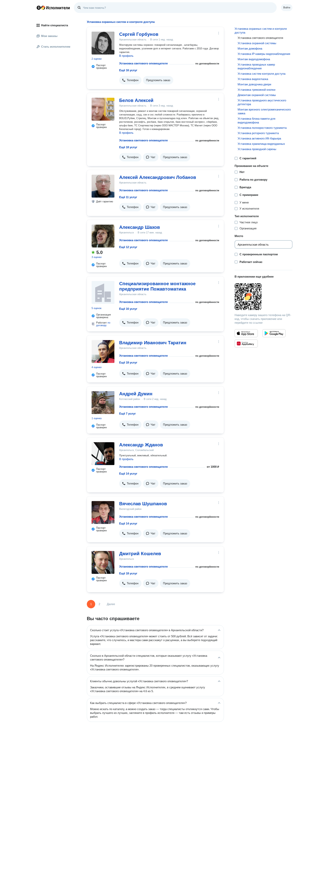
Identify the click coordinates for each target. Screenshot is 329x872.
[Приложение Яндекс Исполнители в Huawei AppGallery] (246, 344)
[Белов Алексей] (103, 109)
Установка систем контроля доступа (261, 73)
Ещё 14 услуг (128, 473)
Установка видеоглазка (253, 79)
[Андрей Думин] (103, 402)
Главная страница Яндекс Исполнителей (53, 7)
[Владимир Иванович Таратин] (103, 351)
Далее (111, 604)
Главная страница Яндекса (39, 7)
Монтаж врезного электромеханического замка (264, 111)
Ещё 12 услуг (128, 247)
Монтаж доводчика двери (254, 84)
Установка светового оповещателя (143, 63)
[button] (130, 80)
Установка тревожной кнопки (256, 89)
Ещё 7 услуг (127, 413)
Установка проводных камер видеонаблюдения (256, 66)
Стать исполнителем (55, 46)
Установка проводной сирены (257, 149)
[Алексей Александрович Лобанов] (103, 186)
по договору (103, 324)
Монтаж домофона (250, 48)
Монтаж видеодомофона (254, 59)
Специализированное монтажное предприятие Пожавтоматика (157, 286)
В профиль (126, 55)
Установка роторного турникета (258, 133)
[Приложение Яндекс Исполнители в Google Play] (274, 333)
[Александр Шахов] (103, 236)
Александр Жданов (141, 444)
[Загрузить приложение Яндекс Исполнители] (263, 296)
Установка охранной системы (257, 43)
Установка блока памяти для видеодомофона (256, 120)
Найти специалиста (54, 25)
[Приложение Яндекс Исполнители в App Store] (246, 333)
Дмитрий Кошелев (140, 553)
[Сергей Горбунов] (103, 43)
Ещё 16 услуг (128, 70)
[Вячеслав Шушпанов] (103, 512)
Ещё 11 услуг (128, 197)
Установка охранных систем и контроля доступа (261, 30)
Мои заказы (49, 36)
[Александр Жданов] (103, 453)
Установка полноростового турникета (262, 127)
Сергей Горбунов (138, 34)
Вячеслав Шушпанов (143, 503)
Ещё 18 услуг (128, 147)
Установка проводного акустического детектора (262, 102)
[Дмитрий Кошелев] (103, 562)
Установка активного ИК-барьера (259, 138)
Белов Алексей (136, 100)
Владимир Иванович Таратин (152, 342)
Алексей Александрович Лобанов (157, 177)
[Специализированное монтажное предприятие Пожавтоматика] (103, 292)
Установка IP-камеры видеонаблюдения (264, 53)
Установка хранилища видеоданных (261, 143)
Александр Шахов (139, 227)
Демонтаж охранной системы (257, 95)
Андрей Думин (136, 393)
